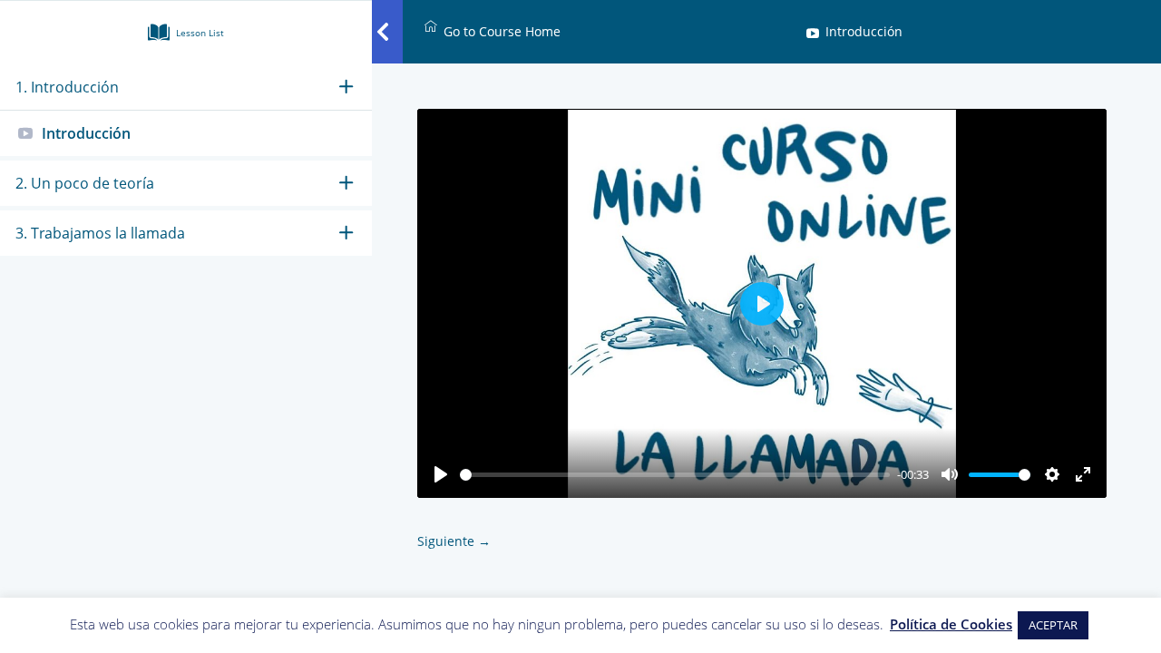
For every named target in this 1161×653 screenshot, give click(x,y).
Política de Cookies (951, 624)
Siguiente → (454, 541)
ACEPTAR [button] (1053, 625)
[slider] (675, 474)
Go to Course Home (502, 31)
